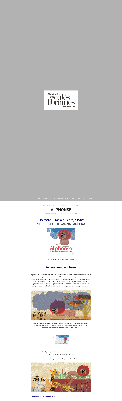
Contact (90, 198)
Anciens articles (57, 205)
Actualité (46, 205)
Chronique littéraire (71, 205)
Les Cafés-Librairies (44, 198)
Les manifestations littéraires (64, 198)
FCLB (61, 213)
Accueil (31, 198)
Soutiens (81, 198)
